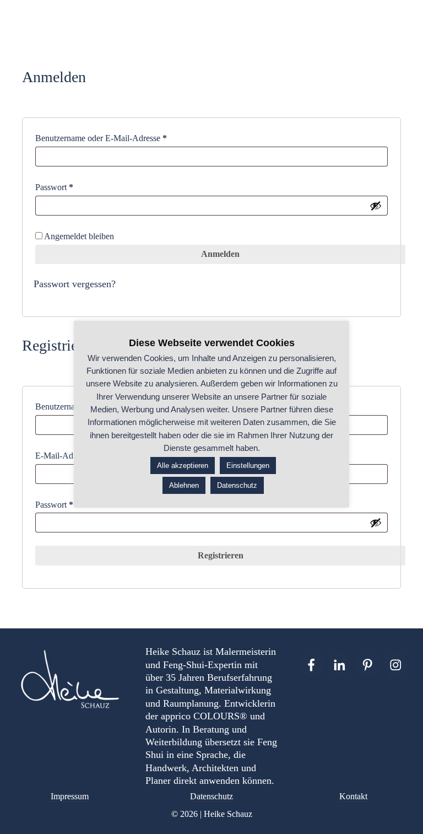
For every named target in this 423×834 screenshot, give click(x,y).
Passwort (75, 187)
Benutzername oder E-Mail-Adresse (121, 138)
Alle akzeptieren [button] (182, 465)
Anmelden (220, 254)
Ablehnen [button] (184, 485)
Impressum (70, 796)
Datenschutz (211, 796)
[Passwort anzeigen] (376, 206)
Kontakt (353, 796)
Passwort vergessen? (75, 283)
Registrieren (220, 555)
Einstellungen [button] (247, 465)
